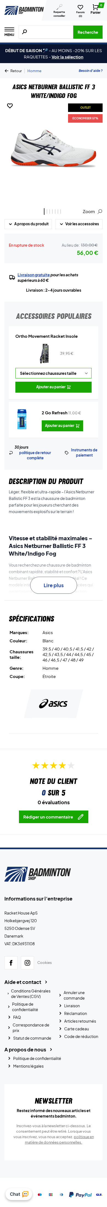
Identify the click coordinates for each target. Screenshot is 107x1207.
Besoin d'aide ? (91, 71)
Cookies (44, 962)
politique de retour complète (35, 455)
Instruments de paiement (84, 453)
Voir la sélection (67, 56)
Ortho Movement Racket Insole (46, 336)
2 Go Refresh (54, 412)
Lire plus (54, 585)
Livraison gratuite (34, 274)
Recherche (88, 32)
